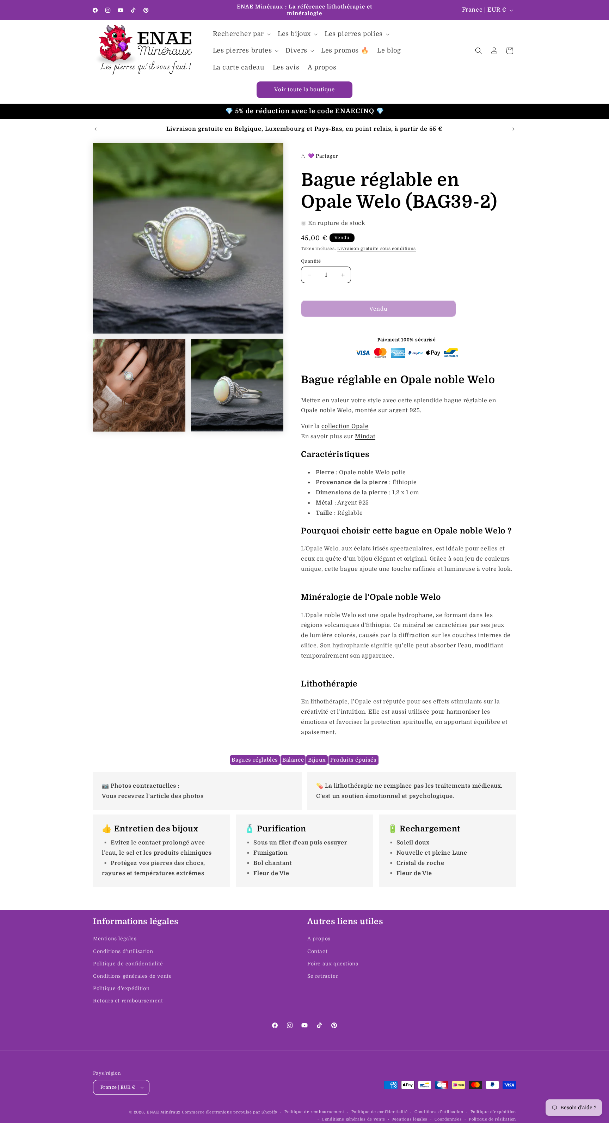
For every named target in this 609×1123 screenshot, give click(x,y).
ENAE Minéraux (163, 1112)
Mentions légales (115, 938)
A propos (319, 938)
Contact (317, 951)
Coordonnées (448, 1119)
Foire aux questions (332, 963)
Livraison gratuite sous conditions (376, 248)
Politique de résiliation (492, 1119)
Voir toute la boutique (304, 89)
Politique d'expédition (121, 988)
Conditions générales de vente (132, 976)
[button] (241, 34)
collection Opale (345, 426)
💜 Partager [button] (323, 156)
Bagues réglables (255, 760)
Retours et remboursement (128, 1000)
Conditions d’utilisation (438, 1112)
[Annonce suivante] (513, 129)
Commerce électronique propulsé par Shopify (229, 1112)
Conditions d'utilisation (123, 951)
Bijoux (317, 760)
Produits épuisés (353, 760)
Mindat (365, 436)
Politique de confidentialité (128, 963)
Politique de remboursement (314, 1112)
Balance (293, 760)
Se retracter (322, 976)
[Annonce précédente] (95, 129)
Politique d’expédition (493, 1112)
